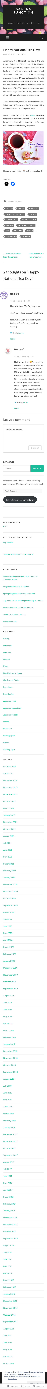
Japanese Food (9, 701)
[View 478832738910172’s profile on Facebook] (4, 526)
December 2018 (10, 1051)
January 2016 (9, 1294)
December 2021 (10, 822)
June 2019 (7, 1009)
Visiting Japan (9, 749)
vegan (30, 231)
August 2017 (8, 1162)
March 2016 (8, 1280)
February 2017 (9, 1204)
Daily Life (7, 645)
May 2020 (7, 933)
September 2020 (10, 905)
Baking (6, 638)
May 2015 (7, 1349)
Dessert (6, 659)
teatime (18, 231)
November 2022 (10, 794)
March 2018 (8, 1113)
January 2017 (9, 1210)
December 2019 (10, 968)
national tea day (26, 225)
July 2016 (7, 1252)
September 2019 (10, 988)
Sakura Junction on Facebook (18, 554)
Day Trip (7, 652)
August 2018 (8, 1079)
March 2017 (8, 1197)
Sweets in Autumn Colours (14, 614)
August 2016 (8, 1245)
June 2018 (7, 1092)
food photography (15, 214)
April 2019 (7, 1023)
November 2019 (10, 975)
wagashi (26, 236)
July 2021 (7, 843)
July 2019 (7, 1002)
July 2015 (7, 1335)
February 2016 (9, 1287)
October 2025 (9, 766)
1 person (21, 333)
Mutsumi (22, 54)
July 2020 (7, 919)
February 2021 (9, 870)
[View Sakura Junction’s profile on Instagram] (6, 526)
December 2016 (10, 1217)
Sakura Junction (23, 10)
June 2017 (7, 1176)
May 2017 (7, 1183)
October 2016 (9, 1231)
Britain (9, 208)
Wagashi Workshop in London (16, 586)
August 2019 (8, 995)
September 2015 (10, 1321)
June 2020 (7, 926)
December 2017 (10, 1134)
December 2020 (10, 884)
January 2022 (9, 815)
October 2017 (9, 1148)
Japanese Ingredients (12, 708)
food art (33, 208)
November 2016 (10, 1224)
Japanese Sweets (15, 201)
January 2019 (9, 1044)
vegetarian (11, 236)
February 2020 (9, 954)
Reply (12, 339)
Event (5, 666)
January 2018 (9, 1127)
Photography (9, 735)
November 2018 (10, 1058)
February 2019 (9, 1037)
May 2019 (7, 1016)
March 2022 (8, 808)
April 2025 (7, 773)
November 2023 (10, 787)
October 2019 (9, 981)
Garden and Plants (11, 680)
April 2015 (7, 1356)
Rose (32, 115)
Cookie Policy (12, 1379)
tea (7, 231)
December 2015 (10, 1301)
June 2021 (7, 850)
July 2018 (7, 1086)
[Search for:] (23, 468)
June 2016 (7, 1259)
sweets (6, 742)
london (9, 225)
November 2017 (10, 1141)
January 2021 (9, 877)
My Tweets (8, 542)
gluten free (11, 220)
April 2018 (7, 1106)
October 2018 (9, 1065)
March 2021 (8, 864)
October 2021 (9, 829)
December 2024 (10, 780)
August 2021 (8, 836)
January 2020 (9, 961)
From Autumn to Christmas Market (18, 607)
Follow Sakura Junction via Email (20, 500)
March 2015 (8, 1363)
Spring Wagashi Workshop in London (19, 593)
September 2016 (10, 1238)
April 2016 (7, 1273)
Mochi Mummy (10, 621)
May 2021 (7, 856)
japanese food (29, 220)
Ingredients (8, 687)
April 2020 (7, 940)
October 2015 (9, 1315)
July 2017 (7, 1169)
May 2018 (7, 1099)
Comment (35, 448)
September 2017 (10, 1155)
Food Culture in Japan (12, 673)
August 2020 (8, 912)
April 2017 (7, 1190)
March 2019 (8, 1030)
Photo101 (7, 728)
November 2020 (10, 891)
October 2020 (9, 898)
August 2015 (8, 1328)
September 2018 (10, 1072)
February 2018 (9, 1120)
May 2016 (7, 1266)
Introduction (8, 694)
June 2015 (7, 1342)
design (21, 208)
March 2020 (8, 947)
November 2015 (10, 1308)
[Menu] (7, 37)
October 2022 (9, 801)
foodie (32, 214)
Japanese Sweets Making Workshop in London (23, 600)
